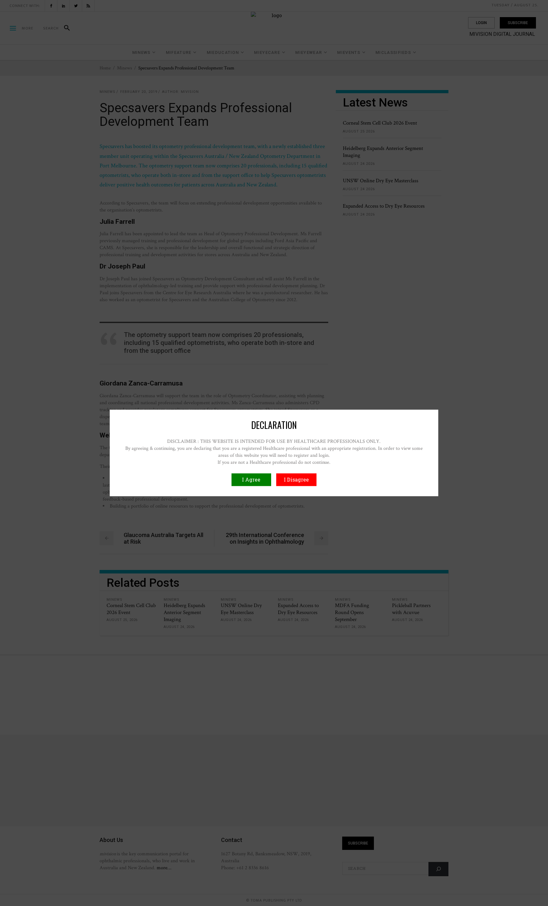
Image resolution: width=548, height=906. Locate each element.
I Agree (251, 479)
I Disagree (296, 479)
